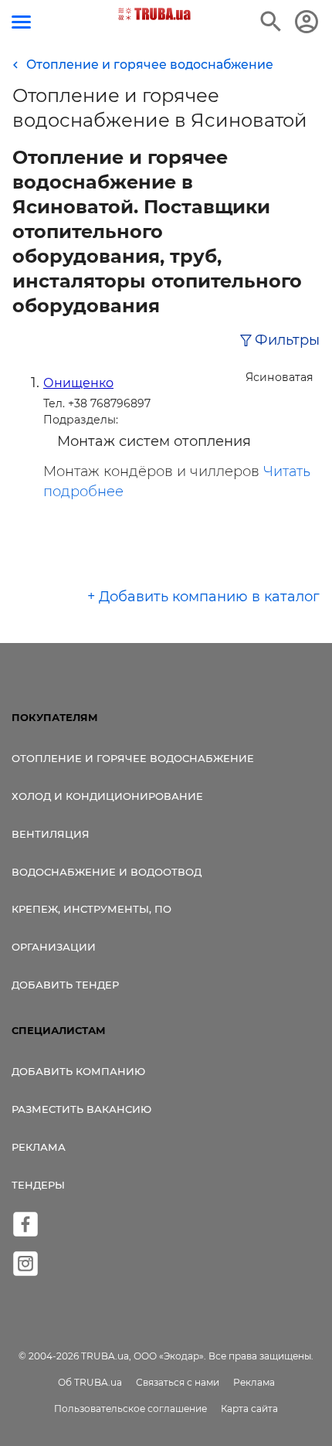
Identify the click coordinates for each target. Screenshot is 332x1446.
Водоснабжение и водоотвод (107, 872)
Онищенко (78, 383)
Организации (54, 947)
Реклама (39, 1147)
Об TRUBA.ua (90, 1382)
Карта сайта (249, 1408)
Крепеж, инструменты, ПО (91, 909)
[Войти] (306, 22)
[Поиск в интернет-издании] (271, 22)
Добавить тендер (65, 984)
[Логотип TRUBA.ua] (155, 14)
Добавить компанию (78, 1071)
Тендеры (38, 1185)
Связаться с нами (177, 1382)
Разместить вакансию (81, 1109)
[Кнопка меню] (21, 22)
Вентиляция (51, 834)
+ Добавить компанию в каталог (203, 596)
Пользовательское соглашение (130, 1408)
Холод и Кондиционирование (107, 796)
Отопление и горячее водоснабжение (133, 758)
